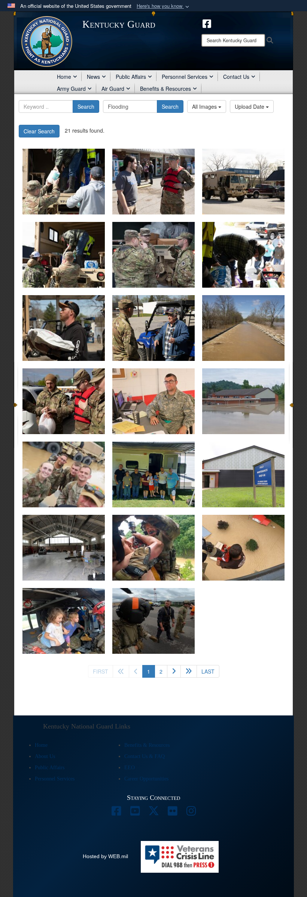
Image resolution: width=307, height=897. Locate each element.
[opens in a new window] (207, 23)
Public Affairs (131, 76)
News (93, 76)
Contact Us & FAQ (144, 756)
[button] (164, 6)
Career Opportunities (146, 779)
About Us (45, 756)
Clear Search (39, 131)
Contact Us (236, 76)
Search (85, 106)
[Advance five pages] (188, 671)
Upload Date (250, 106)
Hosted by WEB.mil (105, 856)
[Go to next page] (174, 671)
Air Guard (112, 88)
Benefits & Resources (165, 88)
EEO (129, 767)
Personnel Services (184, 76)
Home (64, 76)
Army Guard (71, 88)
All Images (205, 106)
